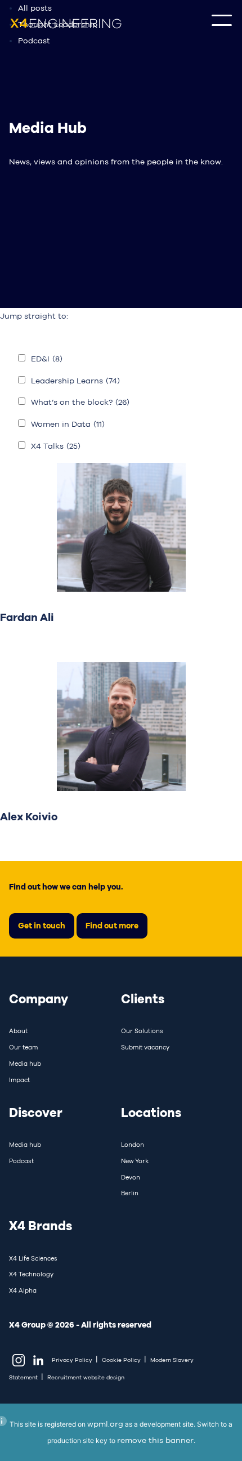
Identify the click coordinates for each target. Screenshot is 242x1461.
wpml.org (105, 1423)
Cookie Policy (121, 1360)
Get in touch (41, 925)
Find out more (112, 925)
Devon (130, 1177)
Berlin (129, 1193)
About (18, 1030)
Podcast (34, 40)
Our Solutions (142, 1030)
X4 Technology (31, 1274)
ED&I (46, 358)
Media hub (25, 1063)
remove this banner (155, 1440)
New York (135, 1161)
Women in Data (68, 423)
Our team (23, 1047)
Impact (19, 1079)
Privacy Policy (72, 1360)
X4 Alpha (23, 1290)
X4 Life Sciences (33, 1258)
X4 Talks (55, 445)
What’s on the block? (80, 401)
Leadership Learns (75, 380)
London (132, 1144)
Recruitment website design (85, 1377)
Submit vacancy (145, 1047)
